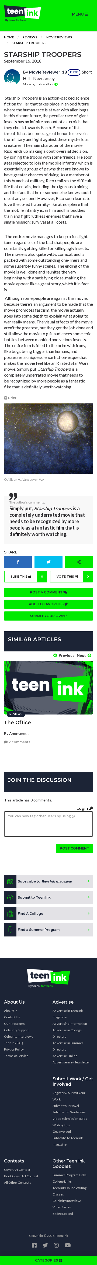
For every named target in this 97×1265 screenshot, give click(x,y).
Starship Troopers (29, 43)
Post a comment (46, 592)
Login (83, 808)
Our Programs (14, 1024)
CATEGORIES (47, 1260)
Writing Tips (61, 1125)
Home (9, 37)
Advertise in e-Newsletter (71, 1062)
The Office (17, 723)
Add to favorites (46, 604)
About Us (10, 1011)
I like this (27, 576)
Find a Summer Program (39, 930)
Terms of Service (16, 1056)
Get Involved (62, 1131)
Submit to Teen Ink (34, 897)
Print (11, 398)
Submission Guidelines (69, 1112)
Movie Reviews (59, 37)
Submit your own (48, 616)
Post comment (74, 848)
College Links (62, 1181)
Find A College (30, 914)
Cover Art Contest (17, 1170)
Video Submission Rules (70, 1119)
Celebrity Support (16, 1030)
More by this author (38, 84)
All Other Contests (17, 1182)
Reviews (29, 37)
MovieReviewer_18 (48, 71)
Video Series (62, 1207)
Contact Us (12, 1017)
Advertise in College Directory (67, 1033)
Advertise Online (65, 1056)
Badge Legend (63, 1214)
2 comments (19, 742)
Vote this (73, 576)
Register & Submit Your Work (69, 1096)
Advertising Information (70, 1024)
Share (10, 552)
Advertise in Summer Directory (68, 1046)
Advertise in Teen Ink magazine (68, 1014)
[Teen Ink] (24, 13)
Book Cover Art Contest (21, 1176)
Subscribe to (45, 881)
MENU (78, 14)
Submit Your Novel (66, 1106)
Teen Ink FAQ (13, 1043)
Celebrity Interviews (18, 1036)
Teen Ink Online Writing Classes (69, 1191)
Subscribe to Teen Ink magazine (68, 1141)
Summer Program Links (69, 1175)
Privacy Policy (14, 1049)
